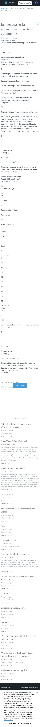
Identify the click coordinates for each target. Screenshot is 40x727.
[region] (20, 708)
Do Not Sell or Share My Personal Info (19, 723)
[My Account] (36, 3)
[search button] (30, 3)
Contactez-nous (6, 687)
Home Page (4, 8)
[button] (3, 3)
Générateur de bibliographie (29, 687)
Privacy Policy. (8, 720)
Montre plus (20, 385)
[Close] (37, 693)
